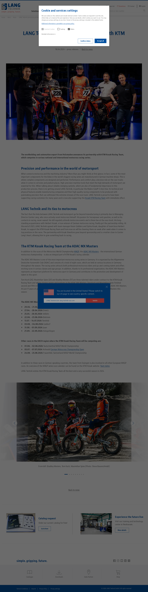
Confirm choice (85, 41)
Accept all (100, 41)
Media (72, 29)
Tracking (62, 29)
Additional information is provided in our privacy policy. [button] (58, 23)
